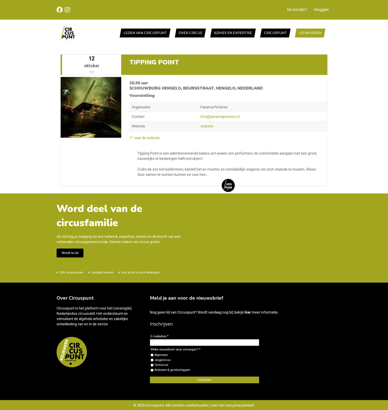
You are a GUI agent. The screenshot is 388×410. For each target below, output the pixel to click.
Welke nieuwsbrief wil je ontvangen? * (175, 349)
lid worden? (297, 9)
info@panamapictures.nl (220, 116)
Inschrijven (204, 380)
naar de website (146, 138)
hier (248, 312)
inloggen (321, 9)
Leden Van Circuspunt (145, 33)
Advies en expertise (233, 33)
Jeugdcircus (162, 360)
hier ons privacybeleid (236, 405)
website (206, 126)
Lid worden (310, 33)
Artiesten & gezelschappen (172, 370)
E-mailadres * (160, 336)
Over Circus (190, 33)
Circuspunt (275, 33)
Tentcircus (161, 365)
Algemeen (161, 355)
